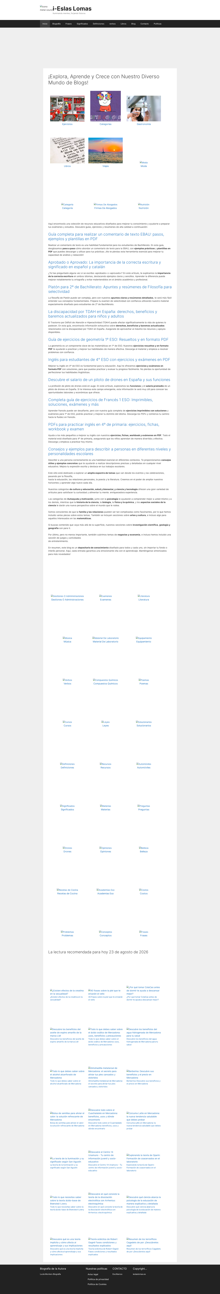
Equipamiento (143, 641)
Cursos (67, 725)
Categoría (67, 208)
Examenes (105, 599)
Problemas (67, 935)
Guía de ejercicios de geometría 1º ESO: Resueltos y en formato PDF (108, 339)
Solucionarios (144, 725)
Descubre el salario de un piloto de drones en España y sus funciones (109, 379)
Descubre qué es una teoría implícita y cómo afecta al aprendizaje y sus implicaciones (66, 1252)
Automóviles (143, 767)
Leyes (105, 725)
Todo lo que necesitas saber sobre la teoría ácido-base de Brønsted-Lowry (67, 1208)
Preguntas (143, 809)
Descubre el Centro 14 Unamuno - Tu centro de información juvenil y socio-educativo (105, 1168)
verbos (112, 24)
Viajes (105, 166)
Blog (133, 24)
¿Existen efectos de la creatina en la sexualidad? (66, 998)
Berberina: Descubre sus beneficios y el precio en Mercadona (143, 1082)
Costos (144, 893)
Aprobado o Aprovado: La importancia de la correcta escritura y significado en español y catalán (104, 264)
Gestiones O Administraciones (67, 599)
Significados (82, 24)
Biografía (56, 24)
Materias (105, 809)
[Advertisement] (110, 46)
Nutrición (144, 208)
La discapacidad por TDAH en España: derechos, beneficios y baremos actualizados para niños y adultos (102, 313)
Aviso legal (93, 1274)
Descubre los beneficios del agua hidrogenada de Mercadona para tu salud (142, 1042)
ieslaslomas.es (139, 1274)
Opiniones (105, 851)
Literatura (144, 599)
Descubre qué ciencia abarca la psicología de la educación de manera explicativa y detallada (143, 1210)
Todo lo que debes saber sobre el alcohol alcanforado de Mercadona (65, 1082)
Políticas (157, 24)
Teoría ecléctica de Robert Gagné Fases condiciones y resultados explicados (103, 1252)
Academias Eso (105, 893)
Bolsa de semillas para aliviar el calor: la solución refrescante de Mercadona (67, 1124)
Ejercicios (67, 124)
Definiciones (98, 24)
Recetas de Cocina (67, 893)
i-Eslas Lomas (72, 8)
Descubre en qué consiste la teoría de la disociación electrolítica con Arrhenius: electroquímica (105, 1210)
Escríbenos (117, 1274)
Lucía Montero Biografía (50, 1274)
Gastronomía (144, 124)
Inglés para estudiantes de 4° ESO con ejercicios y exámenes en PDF (109, 359)
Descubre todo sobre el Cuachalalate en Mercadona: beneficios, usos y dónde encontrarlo (105, 1126)
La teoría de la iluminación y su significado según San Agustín (64, 1166)
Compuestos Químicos (105, 683)
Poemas (144, 683)
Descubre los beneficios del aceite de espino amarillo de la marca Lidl (67, 1040)
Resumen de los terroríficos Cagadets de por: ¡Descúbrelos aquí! (144, 1250)
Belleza (144, 851)
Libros (123, 24)
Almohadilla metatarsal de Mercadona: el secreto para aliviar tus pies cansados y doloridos (105, 1084)
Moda (144, 166)
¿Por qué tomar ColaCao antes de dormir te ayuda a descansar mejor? (143, 998)
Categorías (105, 124)
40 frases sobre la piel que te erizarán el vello (105, 998)
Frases (69, 24)
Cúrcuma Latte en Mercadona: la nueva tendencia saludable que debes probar (144, 1126)
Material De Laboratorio (105, 641)
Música (67, 641)
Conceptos (106, 935)
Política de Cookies (97, 1284)
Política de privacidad (98, 1279)
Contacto (145, 24)
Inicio (45, 24)
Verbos (67, 683)
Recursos (106, 767)
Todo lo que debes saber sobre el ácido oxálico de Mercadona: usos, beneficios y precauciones (103, 1042)
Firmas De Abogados (105, 208)
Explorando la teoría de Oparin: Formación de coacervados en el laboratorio (141, 1168)
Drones (67, 851)
